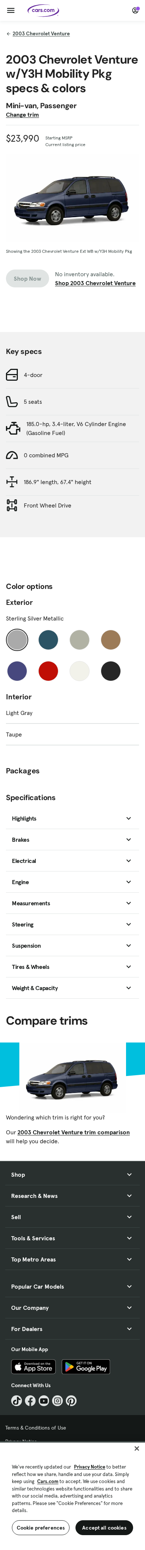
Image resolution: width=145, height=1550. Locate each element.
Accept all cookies (104, 1527)
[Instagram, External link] (57, 1400)
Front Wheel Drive (47, 505)
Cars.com (47, 1481)
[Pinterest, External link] (71, 1400)
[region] (72, 1495)
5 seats (33, 401)
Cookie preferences (41, 1527)
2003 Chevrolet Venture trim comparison (73, 1132)
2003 (41, 33)
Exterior (19, 602)
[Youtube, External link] (44, 1400)
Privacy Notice (89, 1467)
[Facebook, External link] (30, 1400)
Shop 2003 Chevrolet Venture (95, 283)
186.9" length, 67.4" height (57, 482)
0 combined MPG (46, 455)
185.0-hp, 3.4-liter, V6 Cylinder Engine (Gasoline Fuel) (76, 428)
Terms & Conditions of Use (35, 1427)
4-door (33, 374)
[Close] (137, 1448)
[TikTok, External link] (16, 1400)
